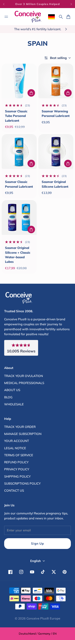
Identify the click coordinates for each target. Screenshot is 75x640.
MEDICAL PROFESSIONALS (24, 383)
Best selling (58, 58)
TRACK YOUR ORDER (20, 427)
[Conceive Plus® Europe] (27, 17)
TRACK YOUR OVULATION (23, 376)
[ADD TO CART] (31, 93)
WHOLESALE (14, 404)
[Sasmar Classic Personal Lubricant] (19, 151)
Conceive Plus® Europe (43, 618)
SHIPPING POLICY (17, 476)
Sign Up (37, 543)
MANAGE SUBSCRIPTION (22, 434)
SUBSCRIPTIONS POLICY (22, 483)
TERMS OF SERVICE (18, 455)
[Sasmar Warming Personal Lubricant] (55, 81)
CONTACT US (14, 490)
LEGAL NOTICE (15, 448)
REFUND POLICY (16, 462)
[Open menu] (6, 16)
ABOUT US (12, 390)
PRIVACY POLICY (16, 469)
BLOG (8, 397)
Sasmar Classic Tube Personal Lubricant (16, 115)
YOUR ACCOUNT (16, 441)
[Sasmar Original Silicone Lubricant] (55, 151)
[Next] (71, 4)
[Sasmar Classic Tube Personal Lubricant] (19, 81)
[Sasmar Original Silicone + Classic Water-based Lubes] (19, 217)
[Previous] (5, 4)
